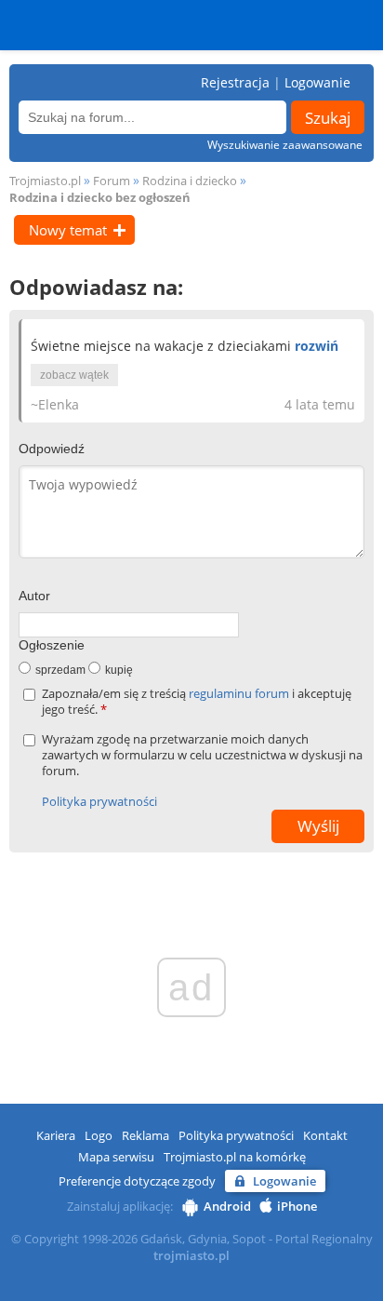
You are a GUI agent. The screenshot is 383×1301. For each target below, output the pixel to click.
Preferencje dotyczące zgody (137, 1181)
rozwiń (316, 346)
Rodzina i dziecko (189, 180)
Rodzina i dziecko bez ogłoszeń (100, 197)
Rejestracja (235, 82)
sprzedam (60, 670)
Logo (98, 1135)
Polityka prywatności (99, 801)
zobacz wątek (74, 375)
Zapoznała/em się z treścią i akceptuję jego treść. (196, 702)
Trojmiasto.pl (45, 180)
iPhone (297, 1206)
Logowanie (317, 82)
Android (227, 1206)
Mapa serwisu (116, 1156)
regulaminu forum (240, 693)
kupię (119, 670)
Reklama (145, 1135)
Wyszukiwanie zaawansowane (285, 145)
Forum (111, 180)
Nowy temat (68, 230)
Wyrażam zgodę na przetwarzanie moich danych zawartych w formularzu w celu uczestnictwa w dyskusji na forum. (202, 755)
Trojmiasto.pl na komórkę (235, 1156)
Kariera (55, 1135)
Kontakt (325, 1135)
